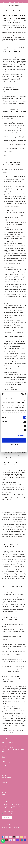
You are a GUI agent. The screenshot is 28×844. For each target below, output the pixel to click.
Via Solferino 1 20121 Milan (8, 742)
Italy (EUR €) (10, 824)
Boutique (4, 775)
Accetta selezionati (14, 444)
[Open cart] (26, 5)
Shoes (3, 789)
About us (4, 792)
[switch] (24, 422)
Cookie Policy (5, 782)
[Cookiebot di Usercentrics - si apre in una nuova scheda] (20, 394)
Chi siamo (4, 794)
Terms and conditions (6, 777)
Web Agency (22, 829)
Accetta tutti (14, 440)
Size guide (4, 773)
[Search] (23, 5)
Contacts (4, 797)
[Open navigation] (2, 5)
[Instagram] (5, 765)
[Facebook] (2, 765)
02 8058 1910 (5, 758)
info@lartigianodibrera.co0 (8, 763)
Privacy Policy (5, 780)
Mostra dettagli (20, 435)
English (18, 824)
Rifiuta (14, 448)
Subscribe (7, 817)
